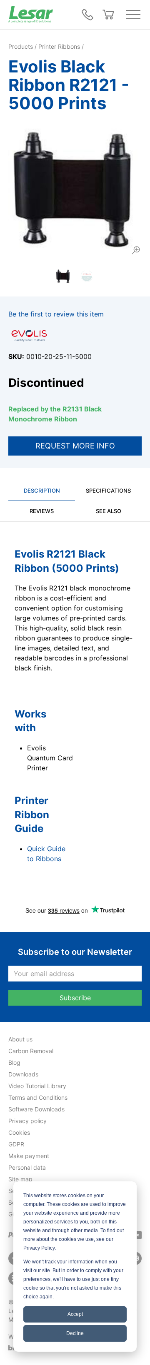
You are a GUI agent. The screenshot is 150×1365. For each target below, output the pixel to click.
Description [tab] (42, 490)
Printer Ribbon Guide (32, 814)
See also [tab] (108, 511)
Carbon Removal (30, 1050)
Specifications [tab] (108, 490)
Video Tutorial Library (37, 1085)
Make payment (28, 1155)
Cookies (19, 1132)
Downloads (23, 1074)
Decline (75, 1333)
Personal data (27, 1167)
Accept (75, 1314)
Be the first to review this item (56, 314)
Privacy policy (27, 1120)
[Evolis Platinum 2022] (87, 276)
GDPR (16, 1144)
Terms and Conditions (38, 1097)
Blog (14, 1062)
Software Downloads (36, 1109)
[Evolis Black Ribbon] (75, 189)
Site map (20, 1179)
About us (20, 1039)
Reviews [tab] (42, 511)
